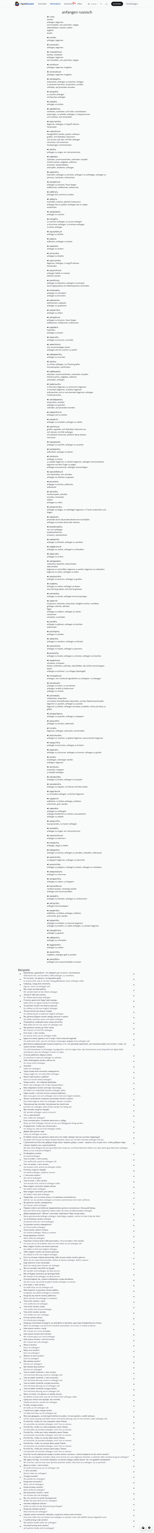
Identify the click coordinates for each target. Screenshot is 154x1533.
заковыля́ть (55, 776)
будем (32, 1273)
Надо (26, 1093)
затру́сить (54, 842)
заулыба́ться (55, 231)
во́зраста (86, 1454)
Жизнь (26, 1098)
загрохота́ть (55, 576)
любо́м (28, 1137)
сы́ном (58, 1394)
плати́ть (62, 1098)
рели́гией (29, 1142)
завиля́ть (53, 808)
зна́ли (33, 1164)
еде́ (42, 1131)
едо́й (59, 978)
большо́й (85, 1208)
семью (65, 1016)
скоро (29, 989)
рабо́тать (35, 1055)
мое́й (85, 1416)
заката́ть (53, 491)
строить (38, 1230)
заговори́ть (55, 79)
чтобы (39, 1126)
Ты (25, 1005)
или (36, 1142)
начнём (36, 989)
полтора (47, 1087)
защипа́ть (54, 920)
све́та (82, 1213)
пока (39, 1268)
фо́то (60, 1323)
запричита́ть (55, 506)
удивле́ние (39, 972)
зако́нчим (64, 1104)
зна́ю (69, 1241)
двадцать (36, 1416)
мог (35, 1454)
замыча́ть (54, 553)
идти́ (48, 1000)
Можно (27, 1355)
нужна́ (45, 1145)
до (42, 1027)
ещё (53, 1038)
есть (32, 1410)
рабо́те (45, 1076)
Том (25, 1158)
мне (39, 983)
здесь (29, 1459)
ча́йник (45, 1213)
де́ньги (82, 1257)
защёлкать (54, 660)
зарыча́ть (54, 337)
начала (46, 1443)
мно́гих (30, 1044)
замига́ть (53, 638)
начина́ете (36, 1323)
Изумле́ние (28, 972)
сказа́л (32, 1071)
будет (43, 1000)
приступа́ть (55, 260)
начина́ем (54, 1098)
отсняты (77, 1514)
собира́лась (53, 1279)
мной (41, 1498)
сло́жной (65, 1038)
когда (34, 983)
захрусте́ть (54, 742)
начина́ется (35, 1098)
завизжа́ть (54, 300)
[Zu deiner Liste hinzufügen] (134, 974)
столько (35, 1241)
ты (38, 1197)
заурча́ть (53, 749)
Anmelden (117, 4)
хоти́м (46, 1459)
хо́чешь (34, 1257)
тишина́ (50, 1044)
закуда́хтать (55, 930)
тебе (33, 994)
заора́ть (53, 101)
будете (37, 1016)
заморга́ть (54, 539)
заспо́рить (54, 631)
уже (37, 994)
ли (29, 1350)
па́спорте (68, 1323)
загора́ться (54, 317)
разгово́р (75, 1044)
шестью (57, 1016)
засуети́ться (55, 270)
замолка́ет (83, 1044)
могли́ (37, 1295)
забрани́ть (54, 937)
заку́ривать (55, 211)
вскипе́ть (54, 481)
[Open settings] (149, 1527)
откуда (47, 1383)
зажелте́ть (54, 952)
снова (61, 1279)
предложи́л (30, 1126)
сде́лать (41, 1038)
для (100, 1142)
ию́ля (49, 1055)
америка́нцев (40, 1044)
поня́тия (39, 1372)
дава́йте (96, 1459)
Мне (25, 1290)
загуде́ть (53, 219)
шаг (58, 972)
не (28, 978)
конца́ (76, 1213)
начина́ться (55, 71)
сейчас (49, 1060)
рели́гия (52, 1145)
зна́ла (33, 1394)
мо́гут (60, 1142)
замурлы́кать (55, 871)
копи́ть (75, 1257)
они (91, 1044)
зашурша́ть (55, 441)
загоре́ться (54, 181)
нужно (26, 1046)
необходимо (33, 1060)
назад (58, 1087)
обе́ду (63, 1120)
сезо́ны (66, 1514)
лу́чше (62, 1257)
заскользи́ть (55, 735)
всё (42, 1334)
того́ (105, 1142)
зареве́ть (53, 327)
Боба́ (57, 1273)
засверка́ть (54, 449)
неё (43, 1142)
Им (25, 1492)
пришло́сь (31, 1492)
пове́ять (53, 583)
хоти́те (34, 1498)
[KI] (106, 3)
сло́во (33, 1208)
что (35, 978)
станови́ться (55, 51)
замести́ (53, 600)
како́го (79, 1454)
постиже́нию (74, 972)
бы (30, 1295)
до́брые (48, 1142)
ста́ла (45, 1427)
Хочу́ (26, 1230)
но (97, 1142)
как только (33, 1399)
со (48, 1394)
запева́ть (53, 828)
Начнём (27, 1066)
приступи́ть (55, 121)
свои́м (52, 1394)
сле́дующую (95, 1137)
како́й (27, 1520)
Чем (25, 1104)
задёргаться (55, 546)
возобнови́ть (55, 526)
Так (87, 1459)
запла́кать (68, 1279)
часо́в (51, 1027)
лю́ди (55, 1142)
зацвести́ (53, 798)
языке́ (82, 1459)
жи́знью (91, 1416)
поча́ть (52, 728)
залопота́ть (55, 864)
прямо (46, 1186)
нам (39, 1520)
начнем (85, 1137)
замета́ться (54, 344)
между (50, 1016)
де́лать (41, 978)
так (39, 1279)
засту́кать (54, 766)
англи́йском (43, 1208)
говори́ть (40, 1046)
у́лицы (34, 1520)
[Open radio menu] (143, 1527)
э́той (58, 1038)
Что (25, 1115)
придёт (46, 1109)
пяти (46, 1027)
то (65, 1044)
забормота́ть (55, 354)
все (61, 1514)
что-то (48, 1038)
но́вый (41, 1257)
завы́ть (52, 238)
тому (120, 1044)
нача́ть (52, 37)
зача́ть (52, 757)
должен (29, 1005)
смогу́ (34, 1038)
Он (25, 978)
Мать (26, 1394)
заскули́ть (54, 720)
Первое (27, 1208)
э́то (47, 972)
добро (74, 1142)
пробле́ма (51, 1082)
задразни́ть (55, 944)
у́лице (34, 1525)
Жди (72, 1213)
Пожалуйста (29, 1022)
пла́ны (45, 1230)
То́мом (64, 1421)
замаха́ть (53, 246)
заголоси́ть (54, 645)
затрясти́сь (54, 310)
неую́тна (58, 1044)
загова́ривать (56, 399)
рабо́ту (43, 989)
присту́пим (34, 1115)
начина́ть (54, 44)
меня (27, 1410)
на (61, 972)
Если (26, 1120)
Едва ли (27, 1038)
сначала (47, 1219)
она (40, 1399)
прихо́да (51, 1273)
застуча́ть (54, 253)
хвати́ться (54, 426)
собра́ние (35, 1503)
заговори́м (105, 1459)
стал (45, 1421)
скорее (49, 1011)
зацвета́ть (54, 910)
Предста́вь (28, 1197)
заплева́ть (54, 695)
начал (42, 1197)
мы (47, 1098)
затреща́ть (54, 290)
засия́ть (53, 621)
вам (75, 1323)
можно (47, 1005)
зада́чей (72, 1038)
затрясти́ (53, 419)
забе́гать (53, 191)
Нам (25, 1328)
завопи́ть (54, 172)
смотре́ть (50, 1514)
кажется (31, 1290)
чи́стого (39, 1093)
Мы (25, 989)
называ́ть (51, 1421)
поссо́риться (50, 1498)
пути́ (65, 972)
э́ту (60, 1137)
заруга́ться (54, 791)
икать (48, 1197)
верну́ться (42, 1454)
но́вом (76, 1459)
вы (33, 1295)
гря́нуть (53, 199)
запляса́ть (54, 593)
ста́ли (45, 1432)
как (41, 1005)
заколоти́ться (56, 835)
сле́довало (32, 1087)
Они (25, 1164)
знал (31, 978)
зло (94, 1142)
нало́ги (70, 1098)
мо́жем (46, 1120)
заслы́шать (54, 683)
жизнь (64, 1454)
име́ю (63, 1416)
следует (31, 1186)
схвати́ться (54, 131)
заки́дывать (55, 561)
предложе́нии (55, 1208)
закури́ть (53, 91)
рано (37, 1120)
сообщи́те (39, 1022)
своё (55, 1323)
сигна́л (113, 1044)
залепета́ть (55, 857)
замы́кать (54, 516)
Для (25, 1044)
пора (79, 1323)
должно (65, 1208)
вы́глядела (32, 1279)
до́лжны (30, 1016)
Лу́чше (26, 994)
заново (42, 1312)
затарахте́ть (55, 878)
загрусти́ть (54, 821)
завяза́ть (53, 156)
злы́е (81, 1142)
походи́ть (46, 1323)
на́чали (48, 1126)
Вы (25, 1016)
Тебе (26, 1060)
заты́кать (53, 456)
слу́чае (35, 1137)
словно (44, 1279)
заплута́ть (54, 903)
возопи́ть (54, 653)
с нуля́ (42, 1301)
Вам (25, 1087)
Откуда (27, 1476)
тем (47, 1104)
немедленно (53, 1071)
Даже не (27, 1465)
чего (36, 1033)
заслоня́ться (55, 886)
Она (25, 1279)
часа (53, 1087)
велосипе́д (49, 1257)
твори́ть (67, 1142)
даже (34, 1000)
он (41, 1109)
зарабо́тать (54, 108)
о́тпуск (98, 1323)
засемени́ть (55, 784)
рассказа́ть (54, 1241)
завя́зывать (55, 371)
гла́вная (43, 1082)
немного (31, 1262)
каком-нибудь (66, 1459)
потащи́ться (55, 675)
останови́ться (70, 1197)
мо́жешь (59, 1197)
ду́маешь (33, 1235)
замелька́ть (55, 384)
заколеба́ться (56, 471)
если (38, 1000)
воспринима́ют (99, 1044)
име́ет (32, 1372)
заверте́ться (55, 412)
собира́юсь (30, 1153)
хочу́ (27, 1317)
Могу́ (26, 1076)
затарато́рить (56, 713)
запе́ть (52, 149)
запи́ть (52, 361)
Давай (26, 1131)
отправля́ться (88, 1323)
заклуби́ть (54, 959)
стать (52, 16)
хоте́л (29, 1301)
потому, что (37, 1459)
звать (51, 1438)
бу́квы (92, 1208)
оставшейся (51, 978)
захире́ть (53, 896)
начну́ (28, 1000)
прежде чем (73, 1137)
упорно (54, 1093)
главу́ (64, 1137)
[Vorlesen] (48, 17)
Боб (43, 1268)
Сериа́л (27, 1514)
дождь (54, 1000)
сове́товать (63, 1213)
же (54, 1060)
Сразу (26, 1399)
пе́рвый (52, 972)
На (25, 1525)
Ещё (25, 1262)
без (39, 1142)
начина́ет (54, 1213)
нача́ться (53, 64)
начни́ (33, 1011)
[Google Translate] (101, 3)
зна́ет (32, 1158)
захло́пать (54, 280)
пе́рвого (43, 1055)
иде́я (36, 1410)
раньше (53, 1005)
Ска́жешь (28, 983)
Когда (26, 1082)
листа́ (46, 1093)
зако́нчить (54, 1120)
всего (42, 1241)
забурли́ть (54, 849)
